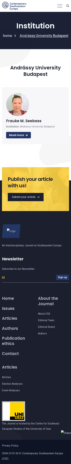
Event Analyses (11, 390)
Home (8, 298)
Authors (10, 328)
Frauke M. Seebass (23, 121)
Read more (16, 135)
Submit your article (24, 197)
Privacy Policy (10, 445)
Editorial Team (46, 320)
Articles (9, 318)
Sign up (62, 277)
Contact (10, 353)
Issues (8, 308)
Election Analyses (12, 383)
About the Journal (48, 301)
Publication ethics (13, 341)
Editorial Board (46, 326)
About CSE (44, 313)
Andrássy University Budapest (37, 126)
